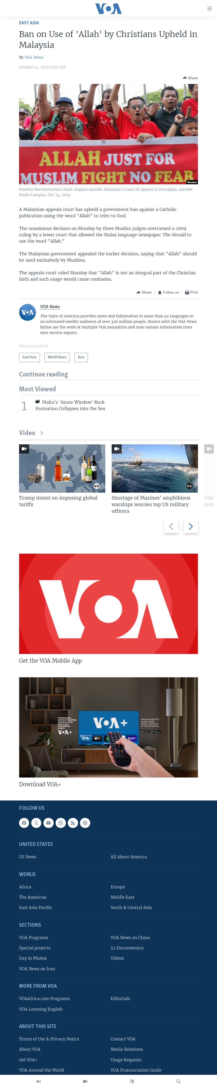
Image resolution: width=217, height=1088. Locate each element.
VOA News (34, 57)
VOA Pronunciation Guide (136, 1070)
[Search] (178, 1081)
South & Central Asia (131, 907)
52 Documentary (127, 947)
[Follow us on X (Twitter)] (36, 823)
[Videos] (85, 1081)
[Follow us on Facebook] (24, 823)
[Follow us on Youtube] (48, 823)
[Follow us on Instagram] (61, 823)
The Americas (32, 897)
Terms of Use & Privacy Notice (49, 1039)
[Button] (190, 78)
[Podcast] (85, 823)
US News (27, 857)
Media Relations (127, 1049)
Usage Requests (126, 1059)
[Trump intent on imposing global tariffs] (62, 468)
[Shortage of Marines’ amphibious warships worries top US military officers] (155, 468)
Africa (25, 886)
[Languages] (132, 1081)
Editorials (120, 998)
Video (27, 433)
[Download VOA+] (108, 727)
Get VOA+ (28, 1059)
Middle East (122, 897)
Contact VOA (123, 1039)
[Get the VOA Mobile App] (108, 604)
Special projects (35, 947)
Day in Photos (33, 958)
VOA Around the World (41, 1070)
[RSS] (73, 823)
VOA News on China (130, 937)
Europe (118, 886)
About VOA (29, 1049)
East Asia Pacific (35, 907)
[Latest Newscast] (39, 1081)
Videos (117, 958)
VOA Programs (33, 937)
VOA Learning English (41, 1009)
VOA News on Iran (37, 968)
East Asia (29, 23)
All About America (129, 857)
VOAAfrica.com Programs (44, 998)
